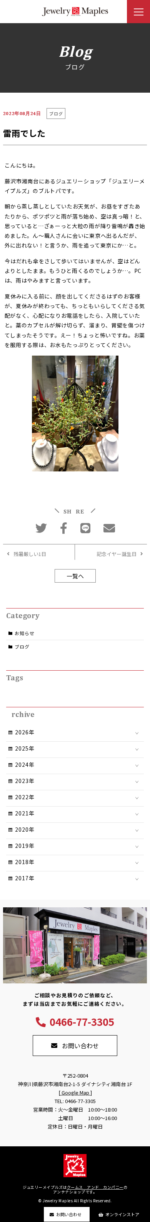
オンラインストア (122, 1214)
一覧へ (75, 576)
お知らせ (24, 633)
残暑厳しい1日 (29, 554)
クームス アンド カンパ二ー (95, 1187)
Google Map (75, 1092)
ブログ (22, 646)
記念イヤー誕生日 (117, 554)
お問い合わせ (69, 1214)
